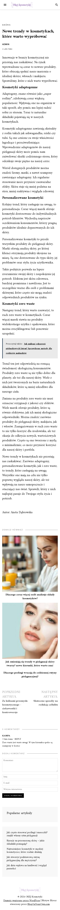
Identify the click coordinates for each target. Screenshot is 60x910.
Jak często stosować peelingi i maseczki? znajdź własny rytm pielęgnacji (27, 834)
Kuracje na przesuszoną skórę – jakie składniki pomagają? (26, 842)
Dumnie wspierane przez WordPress (21, 900)
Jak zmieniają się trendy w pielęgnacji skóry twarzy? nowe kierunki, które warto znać (30, 664)
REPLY (18, 739)
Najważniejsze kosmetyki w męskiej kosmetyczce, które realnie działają (25, 850)
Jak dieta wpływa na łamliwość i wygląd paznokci (26, 867)
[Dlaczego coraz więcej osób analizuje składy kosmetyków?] (30, 564)
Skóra (6, 25)
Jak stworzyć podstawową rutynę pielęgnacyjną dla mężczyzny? (23, 859)
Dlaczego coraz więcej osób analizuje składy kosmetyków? (30, 597)
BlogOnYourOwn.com (38, 904)
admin (5, 44)
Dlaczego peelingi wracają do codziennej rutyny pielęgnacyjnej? (30, 675)
